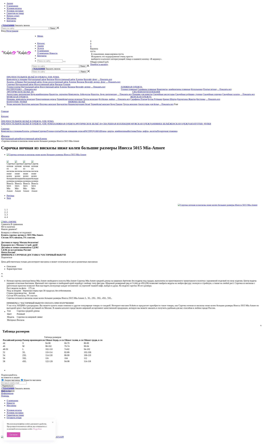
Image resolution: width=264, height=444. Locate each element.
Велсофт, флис (90, 79)
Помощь (5, 396)
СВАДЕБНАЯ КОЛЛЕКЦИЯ (116, 124)
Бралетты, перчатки (58, 94)
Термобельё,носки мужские (70, 99)
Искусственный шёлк (65, 79)
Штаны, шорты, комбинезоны (114, 131)
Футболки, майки (106, 99)
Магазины (11, 405)
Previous (10, 195)
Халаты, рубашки (15, 82)
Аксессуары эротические (18, 94)
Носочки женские (47, 104)
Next (9, 198)
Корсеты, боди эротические (104, 94)
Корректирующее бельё (79, 104)
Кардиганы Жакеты (186, 99)
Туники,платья (13, 87)
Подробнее (37, 429)
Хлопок (79, 79)
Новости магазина (32, 380)
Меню (40, 36)
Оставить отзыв (14, 417)
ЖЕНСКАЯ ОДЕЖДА (180, 124)
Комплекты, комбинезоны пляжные (173, 89)
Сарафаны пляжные (147, 89)
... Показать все (105, 79)
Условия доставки (15, 412)
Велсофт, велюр (83, 87)
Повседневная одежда (46, 99)
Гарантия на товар (15, 415)
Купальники (197, 89)
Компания (6, 391)
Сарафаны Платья (138, 99)
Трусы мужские (90, 99)
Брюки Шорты (170, 99)
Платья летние (210, 89)
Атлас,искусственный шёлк (55, 82)
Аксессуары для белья (148, 104)
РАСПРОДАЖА (14, 89)
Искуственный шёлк (49, 87)
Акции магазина (12, 380)
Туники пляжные (129, 89)
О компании (43, 53)
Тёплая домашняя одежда (72, 131)
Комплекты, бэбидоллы (79, 94)
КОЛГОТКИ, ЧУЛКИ (201, 124)
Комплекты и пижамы (17, 79)
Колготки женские (30, 104)
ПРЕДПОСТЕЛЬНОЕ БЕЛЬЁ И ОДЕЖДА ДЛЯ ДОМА (27, 124)
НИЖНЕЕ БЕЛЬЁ (161, 124)
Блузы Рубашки (155, 99)
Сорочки (11, 84)
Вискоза (50, 79)
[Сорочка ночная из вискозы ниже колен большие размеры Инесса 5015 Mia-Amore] (46, 154)
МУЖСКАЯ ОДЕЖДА (141, 124)
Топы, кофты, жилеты (147, 131)
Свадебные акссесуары (164, 94)
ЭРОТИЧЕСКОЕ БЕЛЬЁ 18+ (89, 124)
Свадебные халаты (231, 94)
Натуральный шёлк (37, 79)
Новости (53, 53)
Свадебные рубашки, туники (188, 94)
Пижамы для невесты (142, 94)
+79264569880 (7, 25)
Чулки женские (14, 104)
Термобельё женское (100, 104)
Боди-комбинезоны (40, 94)
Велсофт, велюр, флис (95, 82)
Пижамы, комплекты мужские (21, 99)
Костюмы (200, 99)
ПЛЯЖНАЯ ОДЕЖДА (64, 124)
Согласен (13, 435)
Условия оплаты (14, 410)
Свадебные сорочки (212, 94)
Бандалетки (62, 104)
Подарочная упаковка (167, 131)
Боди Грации (116, 104)
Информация (7, 393)
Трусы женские (130, 104)
